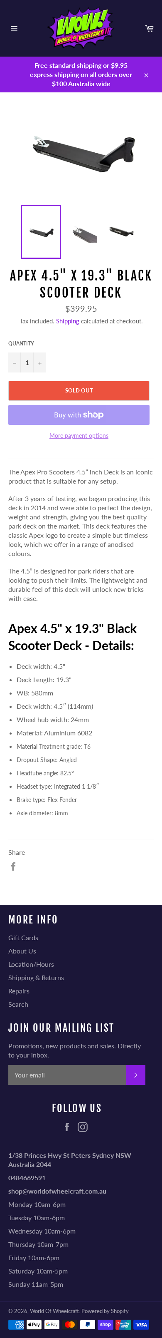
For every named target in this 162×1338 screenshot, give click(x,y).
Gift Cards (23, 937)
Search (18, 1004)
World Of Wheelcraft (54, 1311)
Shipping (67, 321)
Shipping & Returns (36, 977)
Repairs (18, 991)
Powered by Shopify (105, 1311)
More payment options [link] (78, 435)
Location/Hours (31, 964)
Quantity (21, 343)
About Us (22, 951)
